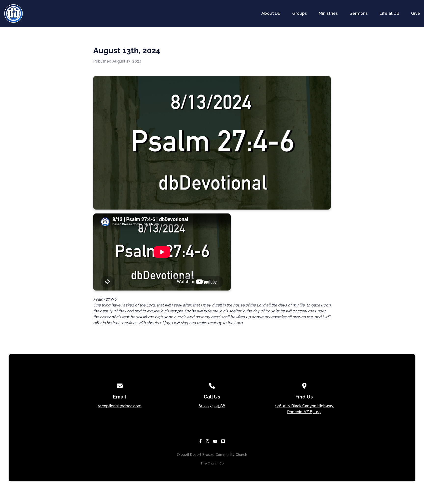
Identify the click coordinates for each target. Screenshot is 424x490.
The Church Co (212, 463)
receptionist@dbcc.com (120, 406)
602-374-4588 (212, 406)
